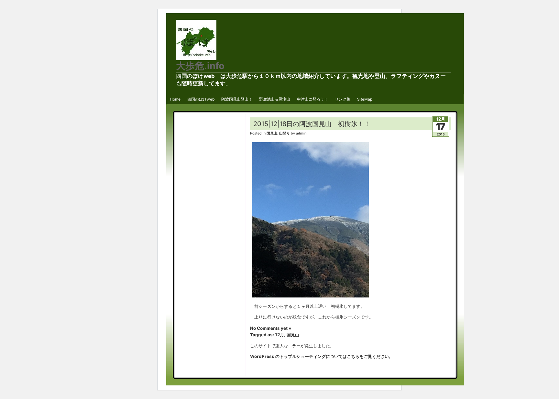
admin (301, 133)
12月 (279, 334)
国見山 (272, 133)
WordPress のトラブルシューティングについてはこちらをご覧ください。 (321, 356)
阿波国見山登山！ (236, 99)
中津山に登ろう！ (312, 99)
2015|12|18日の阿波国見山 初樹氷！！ (311, 124)
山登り (284, 133)
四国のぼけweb (200, 99)
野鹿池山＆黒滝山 (274, 99)
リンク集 (342, 99)
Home (175, 99)
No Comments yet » (270, 328)
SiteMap (364, 99)
